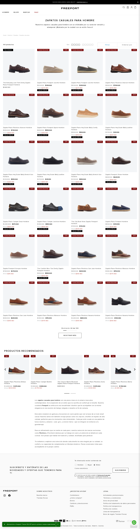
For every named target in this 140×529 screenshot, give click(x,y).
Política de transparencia (112, 506)
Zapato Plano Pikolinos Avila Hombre (94, 382)
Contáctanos (74, 495)
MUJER (16, 12)
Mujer (90, 465)
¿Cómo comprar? (76, 498)
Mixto (98, 465)
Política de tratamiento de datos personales (119, 503)
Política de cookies (110, 509)
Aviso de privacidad (110, 501)
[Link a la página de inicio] (4, 35)
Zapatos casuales (24, 35)
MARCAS (26, 12)
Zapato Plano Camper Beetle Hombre (41, 382)
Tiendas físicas (42, 498)
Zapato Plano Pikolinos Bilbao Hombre (15, 382)
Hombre (10, 35)
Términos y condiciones (112, 498)
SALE (36, 12)
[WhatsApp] (134, 522)
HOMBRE (5, 12)
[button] (5, 369)
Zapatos (15, 35)
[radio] (76, 45)
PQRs (72, 506)
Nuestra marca (42, 495)
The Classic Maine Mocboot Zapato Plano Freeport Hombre (69, 382)
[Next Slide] (133, 2)
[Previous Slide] (7, 2)
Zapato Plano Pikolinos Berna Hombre (121, 382)
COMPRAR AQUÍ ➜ (82, 2)
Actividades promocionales (113, 495)
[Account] (131, 7)
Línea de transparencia (111, 512)
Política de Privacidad (103, 475)
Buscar (123, 7)
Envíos (72, 501)
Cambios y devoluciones (79, 503)
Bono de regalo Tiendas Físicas (115, 514)
